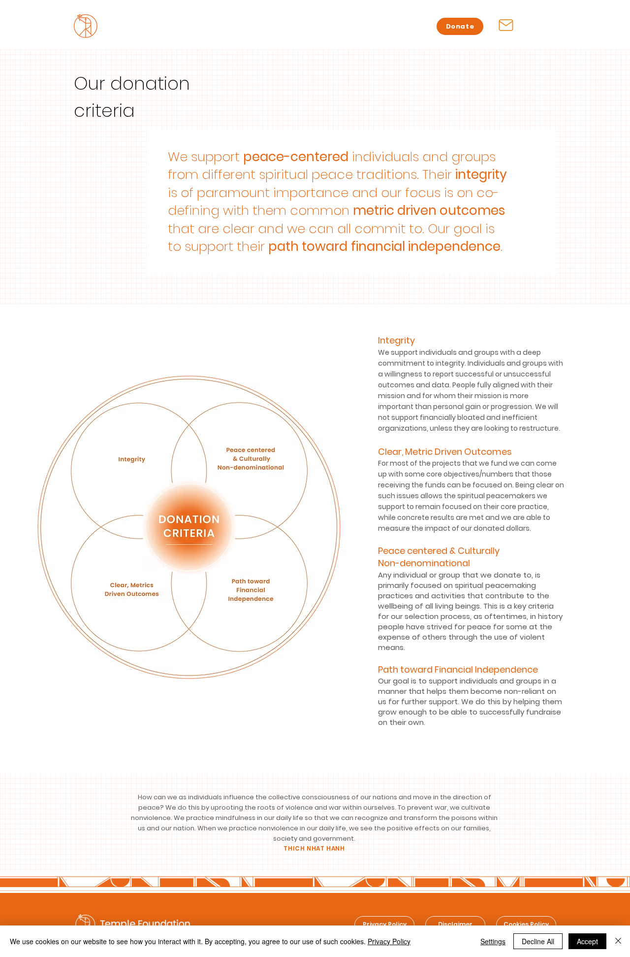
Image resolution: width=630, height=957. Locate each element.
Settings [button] (492, 941)
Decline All (538, 941)
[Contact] (506, 25)
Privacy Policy (389, 941)
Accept (587, 941)
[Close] (618, 941)
